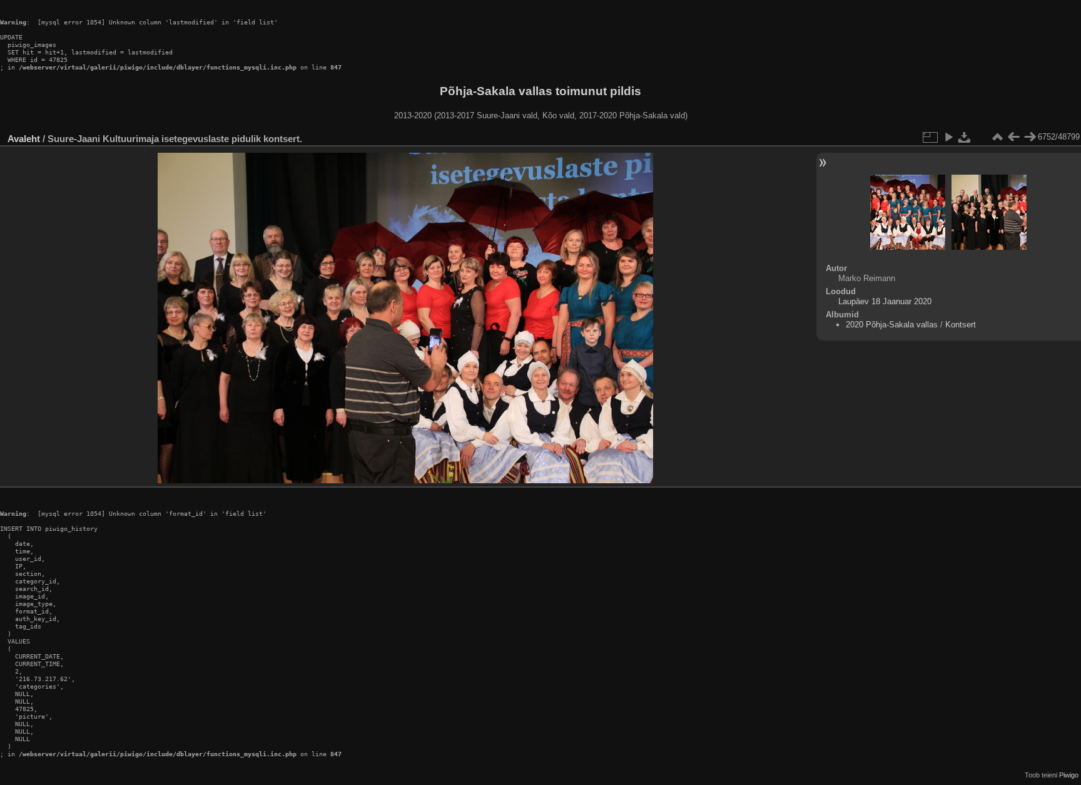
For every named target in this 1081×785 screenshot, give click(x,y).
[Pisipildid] (997, 137)
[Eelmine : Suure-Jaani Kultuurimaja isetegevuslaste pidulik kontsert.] (1013, 137)
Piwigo (1068, 775)
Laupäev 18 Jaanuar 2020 (884, 301)
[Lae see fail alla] (965, 137)
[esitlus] (948, 137)
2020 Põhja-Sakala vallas (892, 324)
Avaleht (24, 138)
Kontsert (960, 324)
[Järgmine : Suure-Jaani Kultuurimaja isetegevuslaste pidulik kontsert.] (1030, 137)
